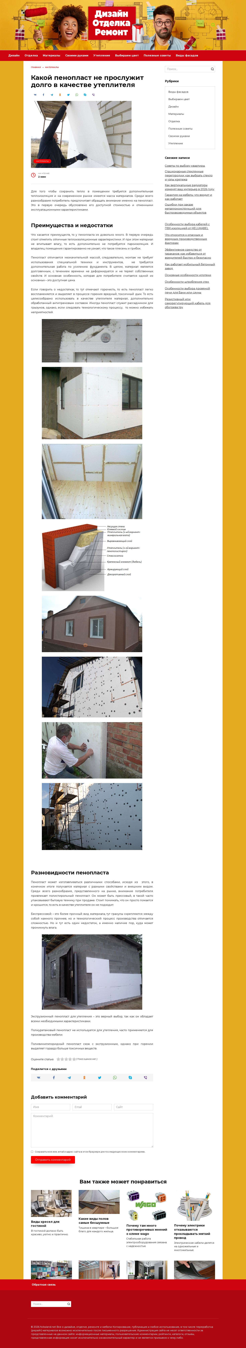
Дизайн (14, 55)
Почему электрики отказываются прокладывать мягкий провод (192, 1232)
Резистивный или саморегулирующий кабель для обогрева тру (188, 303)
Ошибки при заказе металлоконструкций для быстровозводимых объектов (185, 208)
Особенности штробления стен (187, 281)
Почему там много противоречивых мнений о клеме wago (146, 1230)
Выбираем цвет (127, 55)
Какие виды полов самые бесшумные (94, 1220)
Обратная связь (44, 1284)
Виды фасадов (187, 55)
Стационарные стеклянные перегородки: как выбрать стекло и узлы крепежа (189, 175)
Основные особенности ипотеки (188, 275)
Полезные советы (157, 55)
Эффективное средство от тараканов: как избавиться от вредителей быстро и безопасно (188, 253)
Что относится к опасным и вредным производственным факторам (186, 239)
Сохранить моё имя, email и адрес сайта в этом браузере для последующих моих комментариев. (90, 1151)
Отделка (31, 55)
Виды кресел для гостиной (45, 1223)
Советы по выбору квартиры (185, 165)
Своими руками (76, 55)
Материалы (51, 55)
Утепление (101, 55)
